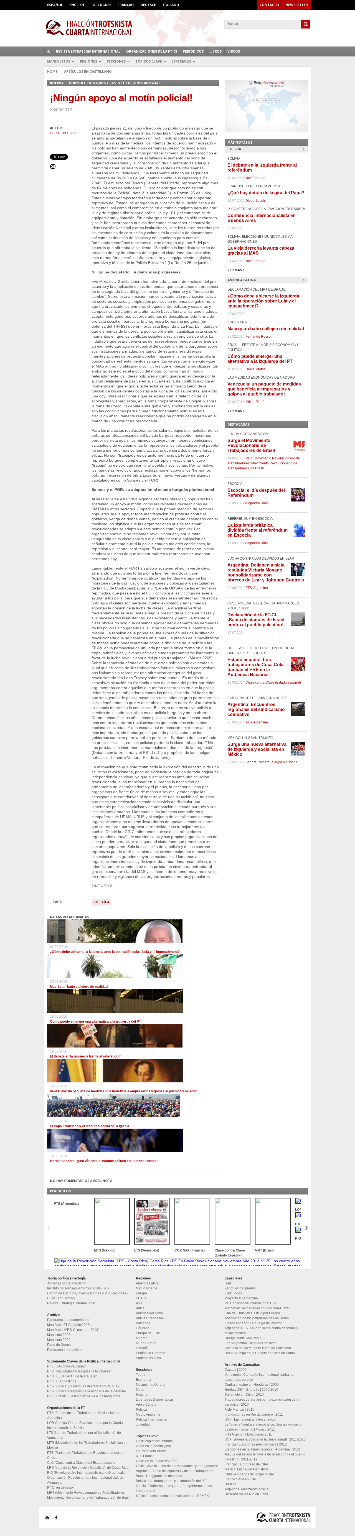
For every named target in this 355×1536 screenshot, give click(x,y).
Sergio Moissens (284, 762)
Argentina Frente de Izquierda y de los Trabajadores (175, 1471)
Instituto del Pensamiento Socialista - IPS (78, 1288)
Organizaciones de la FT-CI (151, 51)
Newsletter (296, 4)
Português (100, 4)
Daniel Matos (255, 369)
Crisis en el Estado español (156, 1461)
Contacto (269, 4)
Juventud (143, 1424)
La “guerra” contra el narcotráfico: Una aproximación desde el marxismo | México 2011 (264, 1427)
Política (101, 902)
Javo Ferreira (255, 178)
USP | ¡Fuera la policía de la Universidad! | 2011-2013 (265, 1439)
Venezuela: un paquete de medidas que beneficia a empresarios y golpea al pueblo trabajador (123, 1091)
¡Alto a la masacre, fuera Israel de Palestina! (258, 1348)
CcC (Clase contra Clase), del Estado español (81, 1463)
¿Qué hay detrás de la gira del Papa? (266, 192)
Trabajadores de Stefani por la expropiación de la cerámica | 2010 (262, 1402)
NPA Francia (145, 1456)
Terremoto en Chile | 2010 (244, 1395)
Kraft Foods (233, 1293)
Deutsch (148, 4)
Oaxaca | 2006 (236, 1370)
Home (52, 71)
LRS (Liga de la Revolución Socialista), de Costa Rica (87, 1468)
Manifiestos (58, 61)
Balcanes (143, 1323)
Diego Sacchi (255, 201)
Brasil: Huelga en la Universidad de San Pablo (260, 1353)
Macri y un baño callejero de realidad (79, 987)
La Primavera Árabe (151, 1451)
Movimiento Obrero (150, 1385)
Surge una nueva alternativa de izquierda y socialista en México (256, 749)
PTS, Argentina (256, 588)
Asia (139, 1303)
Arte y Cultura (146, 1404)
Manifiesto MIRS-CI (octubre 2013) (73, 1330)
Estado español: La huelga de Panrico (253, 1323)
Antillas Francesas (150, 1318)
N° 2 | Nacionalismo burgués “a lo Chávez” (79, 1371)
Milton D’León (256, 402)
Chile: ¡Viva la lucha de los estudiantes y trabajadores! (177, 1466)
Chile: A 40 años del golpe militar (249, 1474)
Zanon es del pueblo (240, 1288)
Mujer (140, 1390)
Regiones (88, 61)
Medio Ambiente (148, 1414)
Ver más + (236, 270)
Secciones (116, 61)
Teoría (140, 1375)
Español (55, 4)
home (49, 51)
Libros (215, 51)
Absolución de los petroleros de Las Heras (257, 1318)
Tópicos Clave (148, 61)
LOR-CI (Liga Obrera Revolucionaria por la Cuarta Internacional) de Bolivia (85, 1425)
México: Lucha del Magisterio (247, 1469)
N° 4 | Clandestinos (61, 1381)
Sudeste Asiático (148, 1358)
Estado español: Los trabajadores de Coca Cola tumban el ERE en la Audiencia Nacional (255, 667)
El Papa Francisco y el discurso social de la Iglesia (89, 1126)
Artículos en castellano (88, 71)
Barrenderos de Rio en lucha (246, 1494)
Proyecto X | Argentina (241, 1298)
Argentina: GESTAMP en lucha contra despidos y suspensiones (261, 1330)
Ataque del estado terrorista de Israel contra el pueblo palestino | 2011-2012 (265, 1456)
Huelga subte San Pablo (243, 1338)
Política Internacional (152, 1419)
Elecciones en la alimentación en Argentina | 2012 (262, 1449)
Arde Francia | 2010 (239, 1409)
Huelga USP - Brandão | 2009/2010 (251, 1390)
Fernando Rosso (258, 336)
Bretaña (231, 1484)
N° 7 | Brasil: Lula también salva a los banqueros (83, 1396)
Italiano (171, 4)
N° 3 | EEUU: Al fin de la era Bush (72, 1376)
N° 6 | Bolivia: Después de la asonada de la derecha (86, 1391)
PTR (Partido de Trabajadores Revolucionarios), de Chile (86, 1455)
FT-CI (177, 27)
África (140, 1308)
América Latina (147, 1283)
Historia (142, 1395)
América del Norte (149, 1313)
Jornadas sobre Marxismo (66, 1283)
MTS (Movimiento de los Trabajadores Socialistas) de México (87, 1445)
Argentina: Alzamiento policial (247, 1489)
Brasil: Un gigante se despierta (159, 1476)
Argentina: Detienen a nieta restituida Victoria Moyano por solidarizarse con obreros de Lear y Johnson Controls (265, 572)
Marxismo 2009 (58, 1340)
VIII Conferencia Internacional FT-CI (251, 1303)
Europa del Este (148, 1333)
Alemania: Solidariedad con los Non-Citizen (258, 1308)
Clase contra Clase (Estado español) (273, 682)
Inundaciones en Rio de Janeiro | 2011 (254, 1414)
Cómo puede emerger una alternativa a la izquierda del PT (95, 1021)
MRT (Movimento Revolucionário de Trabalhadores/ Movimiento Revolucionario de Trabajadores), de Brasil (263, 463)
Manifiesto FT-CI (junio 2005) (69, 1325)
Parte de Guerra (59, 1345)
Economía (143, 1380)
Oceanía (142, 1348)
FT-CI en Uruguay (60, 1488)
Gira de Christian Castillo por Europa (252, 1313)
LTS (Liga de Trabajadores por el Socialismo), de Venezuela (84, 1435)
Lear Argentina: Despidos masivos (250, 1343)
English (76, 4)
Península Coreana (150, 1353)
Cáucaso (142, 1328)
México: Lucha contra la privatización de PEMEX (172, 1496)
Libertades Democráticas (155, 1399)
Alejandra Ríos (256, 503)
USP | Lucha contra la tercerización (251, 1419)
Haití (228, 1283)
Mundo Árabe (146, 1343)
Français (126, 4)
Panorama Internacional (65, 1350)
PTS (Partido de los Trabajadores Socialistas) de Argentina (83, 1415)
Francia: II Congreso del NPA (246, 1464)
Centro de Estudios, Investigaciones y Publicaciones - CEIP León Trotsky (87, 1295)
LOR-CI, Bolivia (63, 133)
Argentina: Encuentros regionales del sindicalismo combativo (256, 709)
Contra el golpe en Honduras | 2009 (252, 1385)
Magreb (142, 1338)
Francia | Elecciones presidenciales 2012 (256, 1444)
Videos (233, 51)
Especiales (181, 61)
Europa (141, 1293)
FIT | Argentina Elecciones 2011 (248, 1434)
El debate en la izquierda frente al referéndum (85, 1056)
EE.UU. (141, 1298)
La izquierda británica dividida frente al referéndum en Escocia (257, 530)
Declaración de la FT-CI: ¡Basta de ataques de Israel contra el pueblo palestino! (255, 619)
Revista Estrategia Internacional (88, 51)
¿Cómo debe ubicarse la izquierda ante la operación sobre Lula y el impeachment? (115, 952)
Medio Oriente (146, 1288)
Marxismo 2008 (58, 1335)
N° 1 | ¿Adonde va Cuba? (66, 1366)
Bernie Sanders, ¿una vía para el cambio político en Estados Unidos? (104, 1161)
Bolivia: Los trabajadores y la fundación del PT (171, 1481)
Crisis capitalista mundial (155, 1441)
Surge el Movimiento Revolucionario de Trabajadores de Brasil (251, 445)
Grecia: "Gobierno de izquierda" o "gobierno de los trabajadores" (174, 1488)
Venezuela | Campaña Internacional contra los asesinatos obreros (259, 1377)
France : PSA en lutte (240, 1479)
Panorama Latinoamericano (68, 1320)
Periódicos (193, 51)
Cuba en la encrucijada (153, 1446)
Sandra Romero (257, 762)
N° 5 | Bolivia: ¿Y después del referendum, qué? (83, 1386)
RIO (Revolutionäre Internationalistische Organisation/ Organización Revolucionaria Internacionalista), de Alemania (87, 1478)
